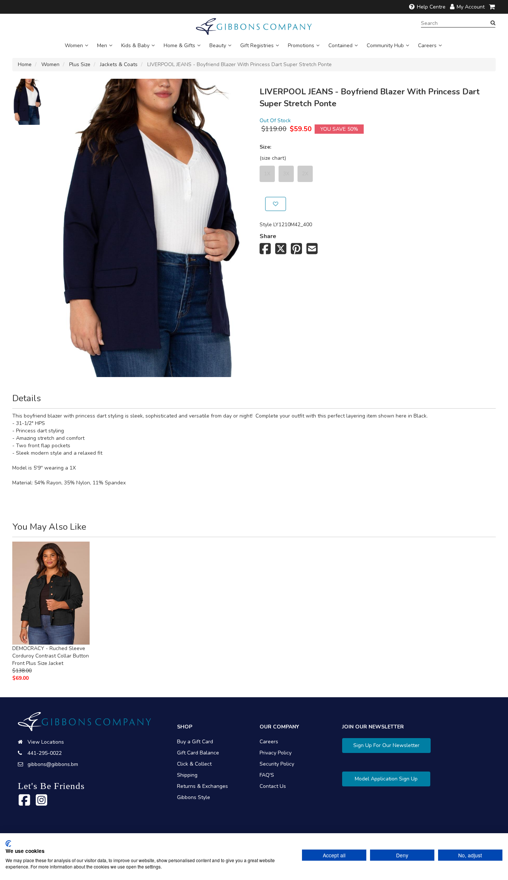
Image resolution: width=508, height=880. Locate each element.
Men (102, 45)
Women (74, 45)
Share (268, 236)
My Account (471, 6)
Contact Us (273, 786)
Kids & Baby (135, 45)
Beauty (217, 45)
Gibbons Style (193, 797)
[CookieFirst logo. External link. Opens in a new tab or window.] (8, 843)
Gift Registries (257, 45)
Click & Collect (194, 763)
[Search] (493, 23)
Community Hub (385, 45)
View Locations (46, 742)
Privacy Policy (276, 752)
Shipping (187, 775)
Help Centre (431, 6)
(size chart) (273, 158)
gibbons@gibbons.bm (53, 764)
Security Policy (277, 763)
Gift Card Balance (198, 752)
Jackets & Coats (119, 64)
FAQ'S (267, 775)
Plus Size (79, 64)
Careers (427, 45)
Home (25, 64)
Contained (340, 45)
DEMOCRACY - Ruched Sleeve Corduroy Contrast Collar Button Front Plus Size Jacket (50, 656)
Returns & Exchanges (202, 786)
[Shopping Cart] (492, 6)
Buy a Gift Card (195, 741)
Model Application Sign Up (386, 778)
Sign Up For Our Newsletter (386, 745)
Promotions (301, 45)
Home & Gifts (179, 45)
